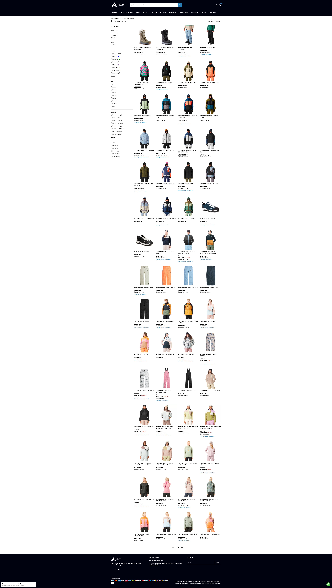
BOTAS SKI (163, 12)
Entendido (22, 585)
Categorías (114, 12)
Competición (114, 35)
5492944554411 (154, 558)
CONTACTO (213, 12)
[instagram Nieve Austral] (111, 570)
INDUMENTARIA (184, 12)
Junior (112, 40)
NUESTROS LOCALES (127, 12)
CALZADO (203, 12)
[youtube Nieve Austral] (118, 570)
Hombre (113, 44)
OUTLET (145, 12)
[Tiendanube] (181, 584)
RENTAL (138, 12)
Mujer (112, 42)
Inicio (112, 18)
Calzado (113, 37)
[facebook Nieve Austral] (115, 570)
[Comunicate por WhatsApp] (328, 584)
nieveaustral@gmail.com (156, 560)
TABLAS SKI (154, 12)
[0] (220, 5)
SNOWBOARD (172, 12)
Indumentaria (118, 18)
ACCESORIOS (194, 12)
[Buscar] (180, 5)
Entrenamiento (115, 33)
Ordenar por (210, 19)
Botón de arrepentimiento (213, 581)
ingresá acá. (203, 581)
